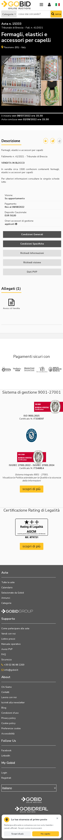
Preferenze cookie (11, 728)
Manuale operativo (11, 644)
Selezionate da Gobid (12, 592)
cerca (57, 14)
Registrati (6, 777)
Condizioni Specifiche (32, 243)
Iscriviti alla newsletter (13, 702)
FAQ (3, 654)
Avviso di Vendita (11, 308)
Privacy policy (8, 718)
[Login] (49, 5)
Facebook (6, 750)
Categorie (7, 14)
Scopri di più (17, 833)
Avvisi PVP (6, 649)
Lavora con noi (9, 697)
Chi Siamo (6, 687)
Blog (3, 707)
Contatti (5, 692)
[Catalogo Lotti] (45, 141)
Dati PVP (32, 271)
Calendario (7, 587)
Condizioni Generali (32, 234)
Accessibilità (7, 733)
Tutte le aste (8, 582)
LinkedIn (5, 755)
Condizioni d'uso (10, 712)
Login (4, 772)
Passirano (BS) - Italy (15, 47)
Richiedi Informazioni (32, 253)
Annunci (5, 597)
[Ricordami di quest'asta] (59, 141)
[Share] (52, 141)
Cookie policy (8, 723)
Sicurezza (6, 659)
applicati (10, 224)
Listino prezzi (8, 638)
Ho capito (45, 833)
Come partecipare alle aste (15, 628)
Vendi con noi (8, 633)
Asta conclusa (9, 119)
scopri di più (31, 489)
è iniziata (6, 115)
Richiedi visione (32, 262)
